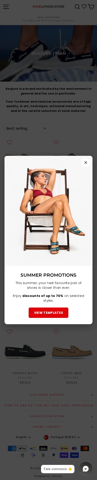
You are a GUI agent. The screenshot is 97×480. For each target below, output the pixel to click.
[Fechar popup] (85, 162)
